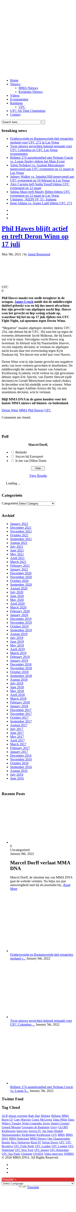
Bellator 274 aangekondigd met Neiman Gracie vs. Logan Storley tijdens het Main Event (41, 159)
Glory (53, 1127)
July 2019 (16, 638)
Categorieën (10, 503)
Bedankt (21, 452)
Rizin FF (36, 1142)
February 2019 (20, 657)
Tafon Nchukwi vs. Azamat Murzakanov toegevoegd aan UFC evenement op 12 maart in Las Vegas (42, 169)
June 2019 (17, 641)
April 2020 (17, 603)
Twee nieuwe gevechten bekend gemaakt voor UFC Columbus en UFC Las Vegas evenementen (41, 150)
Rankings (16, 103)
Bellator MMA (60, 1115)
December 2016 (20, 755)
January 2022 (19, 524)
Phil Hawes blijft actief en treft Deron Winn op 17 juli (35, 236)
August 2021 (18, 543)
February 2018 (20, 702)
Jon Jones (47, 1131)
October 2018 (19, 672)
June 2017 (17, 733)
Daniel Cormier (60, 1123)
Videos (14, 95)
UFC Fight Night (24, 1146)
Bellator (45, 1115)
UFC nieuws (41, 1150)
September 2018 (21, 676)
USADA (38, 1153)
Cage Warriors (22, 1119)
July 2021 (16, 546)
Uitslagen (26, 1153)
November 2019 (21, 622)
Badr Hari (34, 1115)
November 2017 (21, 714)
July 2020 (16, 592)
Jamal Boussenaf (39, 254)
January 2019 (19, 660)
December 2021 (20, 527)
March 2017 (18, 744)
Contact (15, 114)
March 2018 (18, 698)
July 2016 (16, 774)
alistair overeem (17, 1115)
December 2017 (20, 710)
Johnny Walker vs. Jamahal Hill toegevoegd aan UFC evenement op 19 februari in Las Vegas (42, 178)
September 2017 (21, 721)
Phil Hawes (35, 410)
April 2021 (17, 558)
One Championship (58, 1138)
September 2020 (21, 584)
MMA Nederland (19, 1138)
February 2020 (20, 611)
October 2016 (19, 763)
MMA (23, 410)
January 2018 (19, 706)
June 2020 (17, 596)
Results (6, 1142)
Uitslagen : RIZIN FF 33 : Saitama (33, 199)
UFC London (59, 1146)
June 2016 (17, 778)
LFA (54, 1134)
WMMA (69, 1153)
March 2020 (18, 607)
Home (14, 80)
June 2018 (17, 687)
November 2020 (21, 577)
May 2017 (17, 736)
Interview (22, 1131)
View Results (38, 475)
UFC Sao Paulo (11, 1153)
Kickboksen (29, 1134)
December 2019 (20, 619)
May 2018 (17, 691)
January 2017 (19, 752)
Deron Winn (10, 410)
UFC (22, 107)
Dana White (60, 1119)
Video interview (53, 1153)
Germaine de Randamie (36, 1127)
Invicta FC (35, 1131)
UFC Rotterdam (59, 1150)
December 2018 (20, 664)
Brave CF (7, 1119)
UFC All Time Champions (27, 111)
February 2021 (20, 565)
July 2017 (16, 729)
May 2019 (17, 645)
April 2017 (17, 740)
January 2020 (19, 615)
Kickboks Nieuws (31, 92)
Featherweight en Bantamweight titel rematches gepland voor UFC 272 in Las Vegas (41, 140)
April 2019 (17, 649)
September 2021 (21, 539)
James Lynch (24, 302)
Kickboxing (43, 1134)
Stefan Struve (50, 1142)
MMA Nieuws (28, 88)
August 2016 (18, 771)
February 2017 (20, 748)
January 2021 (19, 569)
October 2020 (19, 581)
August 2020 (18, 588)
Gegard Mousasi (11, 1127)
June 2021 (17, 550)
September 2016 (21, 767)
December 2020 (20, 573)
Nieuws (15, 84)
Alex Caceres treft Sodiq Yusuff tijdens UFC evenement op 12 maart (39, 186)
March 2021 (18, 562)
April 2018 (17, 695)
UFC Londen (43, 1146)
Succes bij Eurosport (29, 456)
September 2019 (21, 630)
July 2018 (16, 683)
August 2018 (18, 679)
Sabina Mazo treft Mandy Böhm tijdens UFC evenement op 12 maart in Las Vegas (40, 193)
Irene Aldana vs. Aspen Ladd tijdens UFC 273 (41, 203)
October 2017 (19, 717)
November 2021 (21, 531)
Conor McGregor (42, 1119)
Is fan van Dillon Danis (30, 460)
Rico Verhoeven (20, 1142)
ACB (5, 1115)
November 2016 (21, 759)
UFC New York (24, 1150)
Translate (33, 1187)
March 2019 (18, 653)
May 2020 (17, 600)
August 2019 (18, 634)
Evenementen (19, 99)
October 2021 (19, 535)
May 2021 (17, 554)
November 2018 (21, 668)
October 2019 (19, 626)
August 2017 (18, 725)
